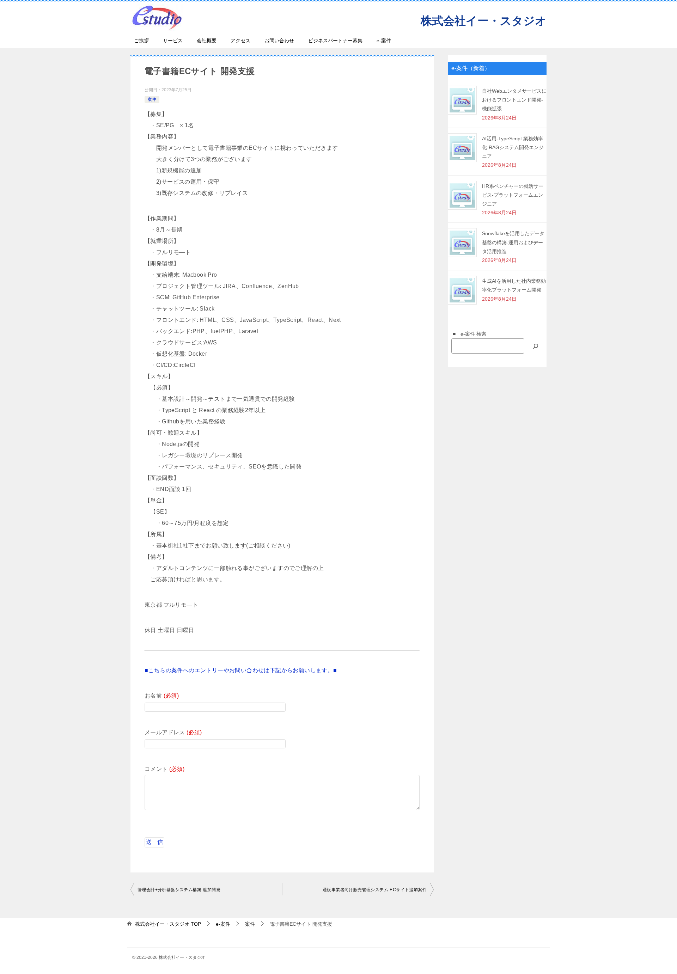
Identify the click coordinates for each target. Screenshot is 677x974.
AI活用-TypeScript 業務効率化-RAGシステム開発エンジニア (513, 147)
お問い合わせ (279, 40)
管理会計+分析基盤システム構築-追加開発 (179, 889)
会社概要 (206, 40)
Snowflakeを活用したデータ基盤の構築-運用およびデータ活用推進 (513, 242)
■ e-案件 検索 (467, 334)
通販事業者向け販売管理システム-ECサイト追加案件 (375, 889)
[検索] (535, 346)
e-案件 (384, 40)
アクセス (240, 40)
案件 (152, 99)
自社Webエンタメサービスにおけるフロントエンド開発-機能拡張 (514, 99)
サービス (173, 40)
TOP (168, 924)
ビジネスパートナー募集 (335, 40)
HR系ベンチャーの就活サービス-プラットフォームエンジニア (512, 195)
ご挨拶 (141, 40)
